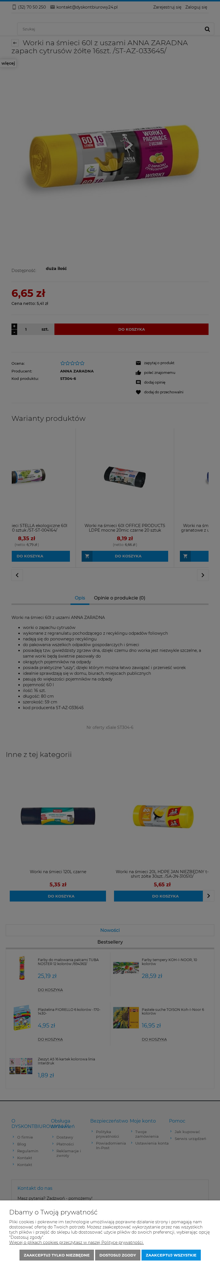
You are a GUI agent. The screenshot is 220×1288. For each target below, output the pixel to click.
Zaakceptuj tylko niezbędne (57, 1255)
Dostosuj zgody (117, 1255)
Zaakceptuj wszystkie (171, 1255)
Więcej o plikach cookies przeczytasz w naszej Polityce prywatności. (76, 1242)
